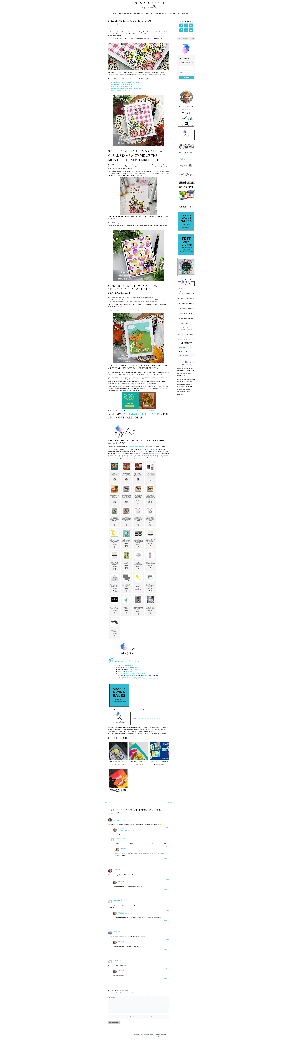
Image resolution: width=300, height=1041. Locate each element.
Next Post (168, 802)
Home (114, 13)
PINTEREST (138, 667)
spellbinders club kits (136, 26)
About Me (173, 13)
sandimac (121, 828)
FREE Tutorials (138, 13)
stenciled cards (145, 26)
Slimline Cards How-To (158, 13)
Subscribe (186, 77)
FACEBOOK (129, 671)
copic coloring (119, 26)
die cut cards (125, 26)
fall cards (130, 26)
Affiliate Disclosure (152, 1036)
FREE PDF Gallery (131, 675)
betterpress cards (111, 26)
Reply (167, 827)
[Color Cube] (186, 194)
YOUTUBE (130, 669)
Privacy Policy (183, 13)
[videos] (186, 121)
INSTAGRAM (129, 665)
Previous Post (109, 802)
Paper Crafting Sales (125, 13)
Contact (161, 1036)
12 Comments (152, 26)
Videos (147, 13)
